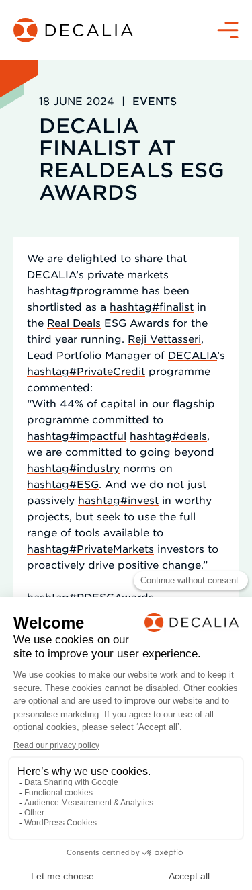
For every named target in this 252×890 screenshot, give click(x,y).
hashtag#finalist (152, 306)
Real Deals (74, 322)
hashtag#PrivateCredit (86, 370)
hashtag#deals (168, 435)
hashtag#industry (73, 467)
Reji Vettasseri (164, 338)
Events (154, 100)
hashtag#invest (118, 499)
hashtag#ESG (63, 483)
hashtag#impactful (76, 435)
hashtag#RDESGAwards (90, 596)
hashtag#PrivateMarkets (90, 548)
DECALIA (51, 274)
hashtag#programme (82, 290)
